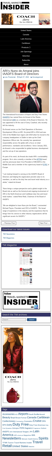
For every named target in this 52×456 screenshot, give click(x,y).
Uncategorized (37, 77)
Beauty (6, 417)
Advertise (26, 56)
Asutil (31, 414)
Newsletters (11, 438)
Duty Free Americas (37, 425)
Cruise (37, 420)
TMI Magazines (8, 238)
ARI (14, 120)
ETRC (45, 165)
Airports (23, 414)
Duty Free (21, 424)
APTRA (39, 159)
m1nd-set (20, 435)
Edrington (15, 428)
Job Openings (26, 52)
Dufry (9, 425)
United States (26, 30)
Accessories (8, 414)
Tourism (11, 443)
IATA (11, 432)
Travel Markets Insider (23, 443)
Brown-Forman (21, 418)
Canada (26, 35)
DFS (4, 425)
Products (25, 47)
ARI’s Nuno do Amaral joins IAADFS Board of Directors (21, 72)
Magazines (27, 435)
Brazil (13, 418)
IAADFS (6, 117)
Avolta (36, 414)
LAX (15, 435)
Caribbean (26, 43)
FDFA (22, 428)
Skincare (24, 439)
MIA (33, 435)
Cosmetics (28, 421)
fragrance (29, 428)
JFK (31, 432)
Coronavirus (20, 421)
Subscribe (26, 60)
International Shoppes (21, 432)
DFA (44, 421)
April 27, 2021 (24, 77)
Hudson (43, 428)
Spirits (43, 438)
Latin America (26, 39)
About (26, 64)
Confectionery (9, 421)
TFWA (4, 443)
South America (33, 439)
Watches (31, 446)
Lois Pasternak (10, 77)
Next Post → (45, 223)
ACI (16, 414)
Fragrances (36, 428)
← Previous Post (8, 223)
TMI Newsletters (9, 234)
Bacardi (42, 414)
